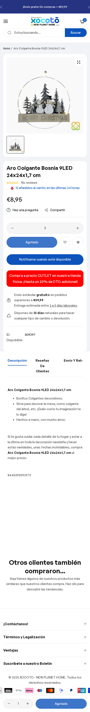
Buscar (76, 32)
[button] (13, 182)
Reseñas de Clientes (42, 366)
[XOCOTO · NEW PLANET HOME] (45, 21)
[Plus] (77, 228)
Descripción (17, 360)
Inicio (6, 48)
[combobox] (45, 32)
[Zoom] (78, 62)
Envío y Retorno (76, 360)
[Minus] (12, 228)
